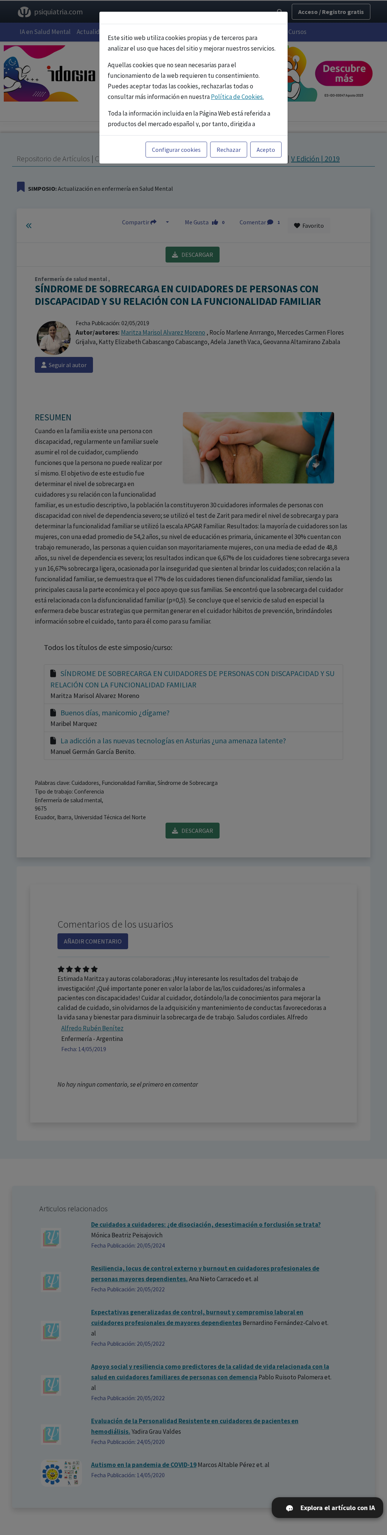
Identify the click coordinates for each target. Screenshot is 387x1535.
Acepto (266, 149)
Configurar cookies (176, 149)
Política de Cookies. (237, 97)
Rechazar (229, 149)
